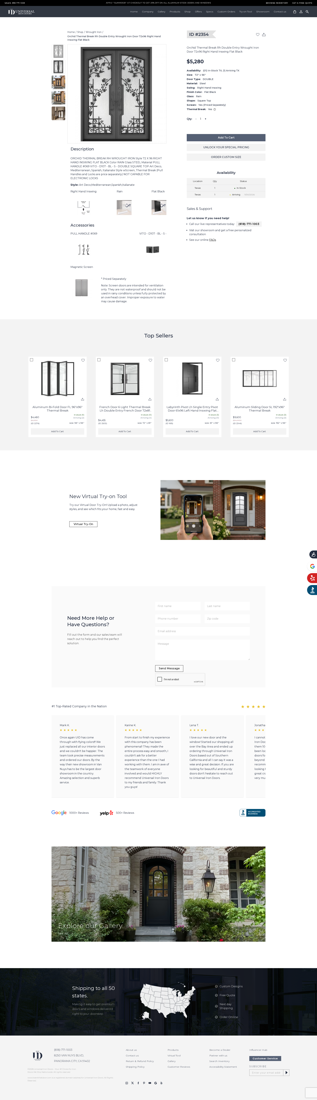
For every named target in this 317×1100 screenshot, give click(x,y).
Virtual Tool (174, 1055)
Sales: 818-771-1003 (15, 3)
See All (63, 933)
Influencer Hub (258, 1049)
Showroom (262, 11)
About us (131, 1049)
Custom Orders (226, 11)
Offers (198, 11)
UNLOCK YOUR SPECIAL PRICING (226, 147)
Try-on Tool (245, 11)
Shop (187, 11)
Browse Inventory (277, 3)
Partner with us (218, 1055)
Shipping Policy (135, 1066)
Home (134, 11)
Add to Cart (226, 137)
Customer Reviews (179, 1066)
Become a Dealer (219, 1049)
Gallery (161, 11)
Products (175, 11)
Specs (209, 11)
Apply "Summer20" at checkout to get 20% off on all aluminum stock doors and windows (158, 3)
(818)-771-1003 (249, 224)
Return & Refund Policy (140, 1061)
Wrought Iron (94, 32)
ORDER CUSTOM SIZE (226, 157)
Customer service (265, 1058)
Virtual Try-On (83, 524)
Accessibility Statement (223, 1066)
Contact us (280, 11)
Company (147, 11)
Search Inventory (219, 1061)
